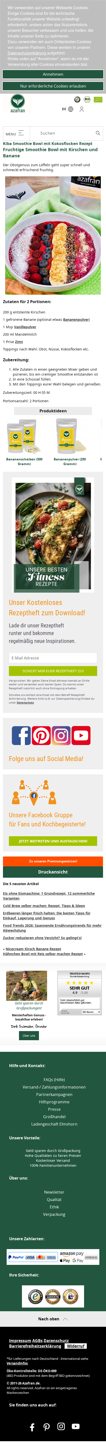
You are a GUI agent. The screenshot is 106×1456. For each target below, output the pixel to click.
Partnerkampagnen (54, 1094)
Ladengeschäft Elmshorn (54, 1124)
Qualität (54, 1199)
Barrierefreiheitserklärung (35, 1346)
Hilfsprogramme (54, 1102)
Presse (54, 1109)
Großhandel (54, 1116)
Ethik (54, 1207)
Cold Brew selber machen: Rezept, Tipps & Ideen (44, 905)
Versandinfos (17, 1363)
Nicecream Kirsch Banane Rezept (33, 948)
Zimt (19, 341)
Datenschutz (25, 702)
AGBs (37, 1340)
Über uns (29, 1035)
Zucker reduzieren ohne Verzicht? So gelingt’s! (42, 937)
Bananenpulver (76, 319)
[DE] (70, 110)
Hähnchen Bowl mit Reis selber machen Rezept (43, 953)
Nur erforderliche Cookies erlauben (53, 86)
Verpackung (54, 1214)
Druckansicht (53, 872)
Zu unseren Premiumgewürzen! (53, 861)
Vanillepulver (25, 327)
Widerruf (75, 1346)
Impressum (20, 1340)
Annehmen (53, 74)
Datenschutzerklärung (27, 53)
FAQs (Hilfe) (54, 1079)
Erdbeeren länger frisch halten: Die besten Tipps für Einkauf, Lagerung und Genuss (46, 915)
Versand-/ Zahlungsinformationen (54, 1087)
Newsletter (54, 1192)
